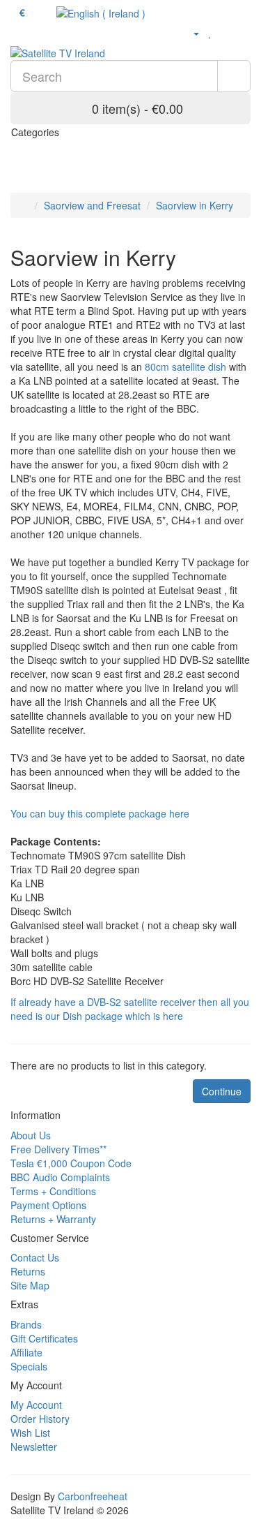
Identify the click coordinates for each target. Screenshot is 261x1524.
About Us (30, 1135)
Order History (40, 1419)
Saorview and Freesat (92, 205)
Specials (28, 1366)
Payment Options (48, 1205)
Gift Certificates (44, 1338)
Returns (27, 1271)
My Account (36, 1405)
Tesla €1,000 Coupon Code (71, 1163)
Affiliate (26, 1352)
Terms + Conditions (53, 1191)
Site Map (29, 1285)
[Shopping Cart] (226, 32)
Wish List (30, 1433)
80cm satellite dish (185, 366)
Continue (222, 1091)
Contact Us (34, 1257)
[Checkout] (243, 32)
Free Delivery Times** (58, 1149)
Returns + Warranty (53, 1219)
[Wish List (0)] (210, 32)
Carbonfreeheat (92, 1496)
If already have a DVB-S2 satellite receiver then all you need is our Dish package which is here (129, 1009)
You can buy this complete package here (99, 813)
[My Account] (190, 32)
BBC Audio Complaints (60, 1177)
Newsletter (33, 1446)
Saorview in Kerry (194, 205)
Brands (26, 1324)
